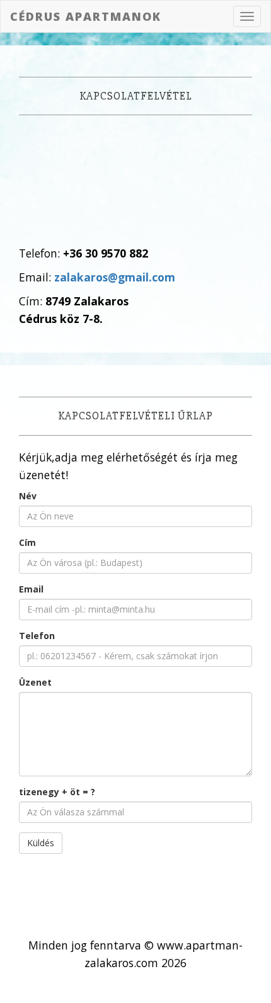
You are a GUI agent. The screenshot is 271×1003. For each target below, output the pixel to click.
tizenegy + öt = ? (57, 792)
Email (31, 589)
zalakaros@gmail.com (114, 277)
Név (28, 496)
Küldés (40, 843)
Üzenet (35, 682)
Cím (27, 542)
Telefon (37, 636)
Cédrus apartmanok (85, 16)
